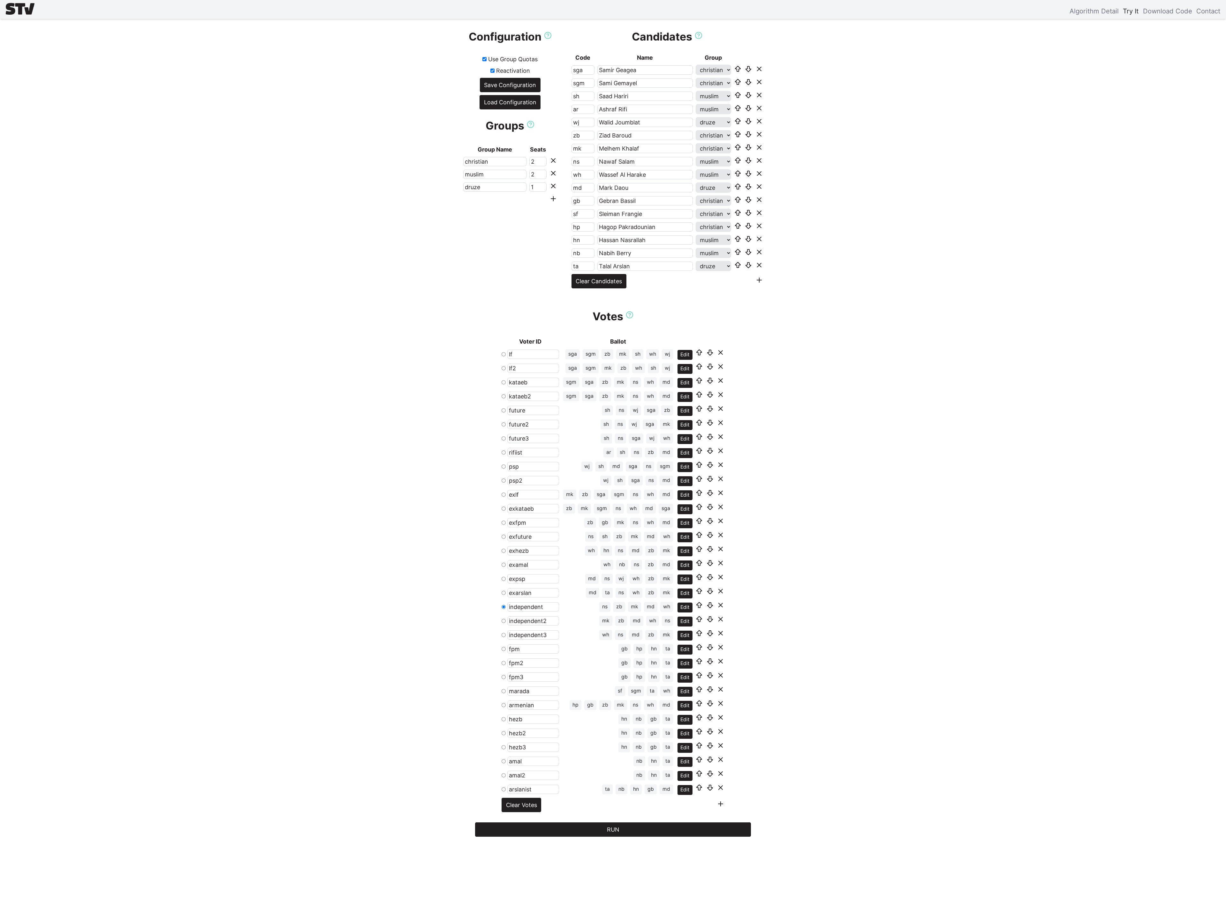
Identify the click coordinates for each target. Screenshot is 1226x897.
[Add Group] (553, 199)
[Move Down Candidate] (748, 69)
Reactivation (512, 70)
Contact (1208, 11)
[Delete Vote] (720, 352)
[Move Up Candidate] (738, 69)
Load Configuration (510, 102)
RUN (613, 829)
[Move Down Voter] (710, 352)
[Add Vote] (720, 804)
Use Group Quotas (512, 59)
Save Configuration (510, 85)
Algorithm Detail (1094, 11)
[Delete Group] (553, 160)
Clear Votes (521, 805)
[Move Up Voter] (699, 352)
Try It (1131, 11)
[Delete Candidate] (759, 69)
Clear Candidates (599, 281)
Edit (685, 355)
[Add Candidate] (759, 280)
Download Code (1167, 11)
